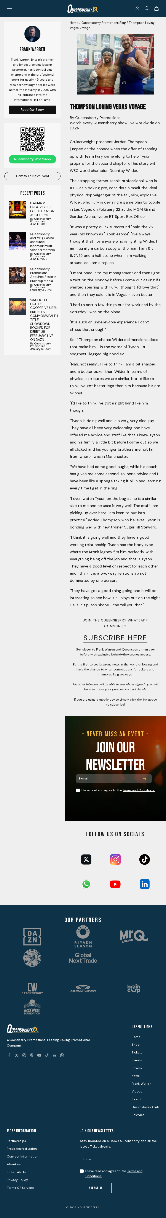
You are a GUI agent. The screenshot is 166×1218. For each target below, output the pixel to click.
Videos (137, 1091)
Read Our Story (32, 110)
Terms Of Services (21, 1188)
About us (14, 1164)
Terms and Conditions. (139, 790)
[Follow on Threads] (32, 1055)
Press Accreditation (22, 1149)
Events (137, 1060)
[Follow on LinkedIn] (54, 1055)
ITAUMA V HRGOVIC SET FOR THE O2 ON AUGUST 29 (42, 209)
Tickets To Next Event (32, 176)
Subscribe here (115, 637)
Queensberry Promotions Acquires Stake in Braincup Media (43, 275)
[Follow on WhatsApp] (62, 1055)
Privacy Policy (17, 1180)
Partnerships (16, 1141)
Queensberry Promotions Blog (103, 23)
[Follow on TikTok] (47, 1055)
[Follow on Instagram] (24, 1055)
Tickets (137, 1052)
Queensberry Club (145, 1107)
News (136, 1076)
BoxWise (138, 1115)
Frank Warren (142, 1084)
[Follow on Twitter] (16, 1055)
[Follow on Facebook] (9, 1055)
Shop (136, 1045)
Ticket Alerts (16, 1172)
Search (137, 1099)
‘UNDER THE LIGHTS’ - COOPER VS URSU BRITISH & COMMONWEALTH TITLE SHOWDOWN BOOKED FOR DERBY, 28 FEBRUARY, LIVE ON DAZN (44, 320)
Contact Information (22, 1156)
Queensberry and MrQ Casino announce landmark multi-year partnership (42, 242)
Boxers (137, 1068)
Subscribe (96, 1188)
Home (74, 23)
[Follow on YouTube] (39, 1055)
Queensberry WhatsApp (32, 159)
